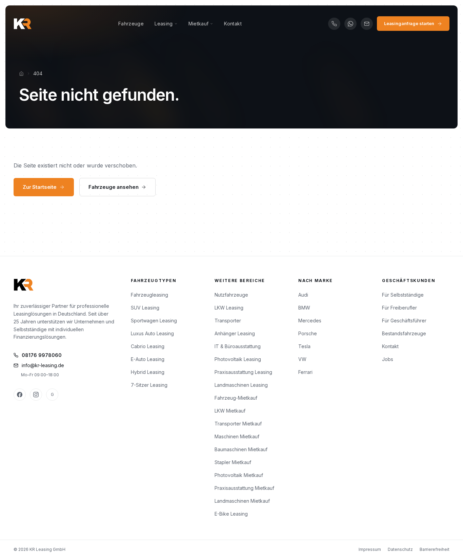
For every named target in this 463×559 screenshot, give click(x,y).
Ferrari (305, 372)
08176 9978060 (42, 355)
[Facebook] (20, 394)
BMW (304, 308)
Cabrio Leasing (147, 346)
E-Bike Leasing (231, 514)
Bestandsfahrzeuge (404, 333)
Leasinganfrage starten (409, 23)
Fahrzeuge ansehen (113, 187)
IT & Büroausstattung (238, 346)
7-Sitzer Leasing (149, 385)
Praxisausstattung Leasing (243, 372)
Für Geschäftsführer (404, 320)
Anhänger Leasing (235, 333)
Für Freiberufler (399, 308)
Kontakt (232, 23)
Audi (303, 295)
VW (302, 359)
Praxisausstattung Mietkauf (244, 488)
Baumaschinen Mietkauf (241, 449)
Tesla (304, 346)
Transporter (228, 320)
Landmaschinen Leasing (241, 385)
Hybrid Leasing (147, 372)
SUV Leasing (145, 308)
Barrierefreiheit (434, 549)
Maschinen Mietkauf (237, 436)
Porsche (307, 333)
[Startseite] (21, 73)
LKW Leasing (229, 308)
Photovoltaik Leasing (238, 359)
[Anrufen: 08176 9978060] (334, 24)
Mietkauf (198, 23)
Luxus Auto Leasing (152, 333)
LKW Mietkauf (230, 411)
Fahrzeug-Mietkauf (236, 398)
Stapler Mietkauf (233, 462)
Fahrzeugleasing (149, 295)
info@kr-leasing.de (43, 365)
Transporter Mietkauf (238, 423)
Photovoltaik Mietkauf (239, 475)
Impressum (370, 549)
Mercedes (309, 320)
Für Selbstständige (403, 295)
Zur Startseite (40, 187)
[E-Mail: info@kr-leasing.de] (367, 24)
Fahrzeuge (131, 23)
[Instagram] (36, 394)
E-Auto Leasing (147, 359)
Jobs (387, 359)
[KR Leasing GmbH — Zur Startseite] (23, 24)
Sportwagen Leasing (154, 320)
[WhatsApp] (350, 24)
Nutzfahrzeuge (231, 295)
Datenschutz (400, 549)
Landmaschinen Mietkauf (242, 501)
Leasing (164, 23)
